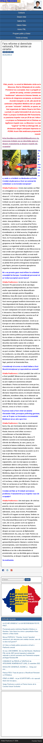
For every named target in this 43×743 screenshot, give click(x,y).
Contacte (21, 13)
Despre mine (21, 17)
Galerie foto (21, 21)
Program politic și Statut (21, 33)
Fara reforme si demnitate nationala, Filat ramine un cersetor (17, 46)
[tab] (3, 570)
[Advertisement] (21, 714)
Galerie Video (21, 25)
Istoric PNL (21, 29)
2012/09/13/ (8, 55)
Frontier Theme (37, 741)
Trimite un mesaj (22, 38)
